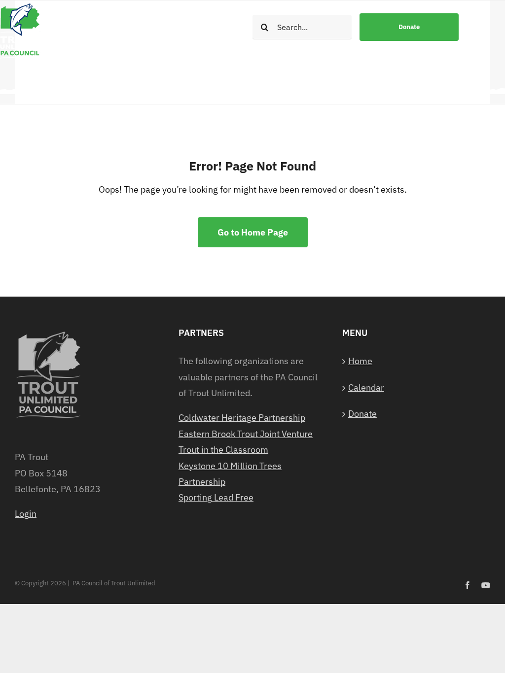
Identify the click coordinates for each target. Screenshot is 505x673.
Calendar (366, 387)
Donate (362, 413)
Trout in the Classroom (223, 449)
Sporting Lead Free (216, 497)
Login (25, 513)
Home (360, 361)
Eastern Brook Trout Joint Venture (246, 433)
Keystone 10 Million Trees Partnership (230, 473)
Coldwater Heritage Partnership (242, 417)
